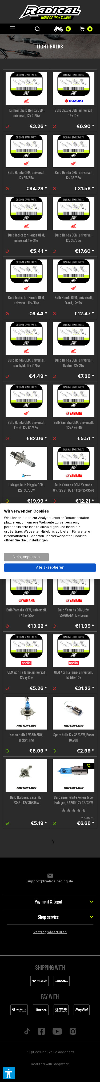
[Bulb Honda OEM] (26, 151)
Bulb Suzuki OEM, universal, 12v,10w (74, 113)
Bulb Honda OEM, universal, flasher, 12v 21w (73, 363)
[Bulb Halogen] (26, 775)
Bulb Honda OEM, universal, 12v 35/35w (26, 175)
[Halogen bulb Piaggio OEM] (26, 463)
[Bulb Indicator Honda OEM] (26, 213)
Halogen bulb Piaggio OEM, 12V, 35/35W (27, 487)
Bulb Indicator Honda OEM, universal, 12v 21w (26, 238)
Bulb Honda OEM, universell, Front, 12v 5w (74, 300)
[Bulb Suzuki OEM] (73, 88)
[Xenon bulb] (26, 713)
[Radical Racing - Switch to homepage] (50, 12)
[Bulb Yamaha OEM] (73, 401)
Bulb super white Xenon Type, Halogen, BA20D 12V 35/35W (73, 800)
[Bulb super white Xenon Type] (73, 775)
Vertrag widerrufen (50, 932)
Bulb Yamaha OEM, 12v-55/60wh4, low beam (73, 613)
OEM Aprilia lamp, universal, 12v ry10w (26, 675)
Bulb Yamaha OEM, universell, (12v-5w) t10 (74, 425)
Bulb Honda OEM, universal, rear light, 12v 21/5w (26, 363)
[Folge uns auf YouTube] (57, 1032)
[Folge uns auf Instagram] (73, 1032)
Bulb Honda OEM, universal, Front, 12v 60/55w (26, 425)
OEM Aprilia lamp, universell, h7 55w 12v (73, 675)
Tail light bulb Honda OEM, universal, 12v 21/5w (26, 113)
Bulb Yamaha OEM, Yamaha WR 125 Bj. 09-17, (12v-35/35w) (73, 487)
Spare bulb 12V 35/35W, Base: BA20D (73, 737)
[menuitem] (12, 29)
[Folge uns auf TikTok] (27, 1032)
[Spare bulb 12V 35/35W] (73, 713)
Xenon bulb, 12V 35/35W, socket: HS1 (26, 737)
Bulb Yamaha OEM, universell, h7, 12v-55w (26, 613)
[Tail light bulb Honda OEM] (26, 88)
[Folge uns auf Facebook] (41, 1032)
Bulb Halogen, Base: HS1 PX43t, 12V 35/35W (26, 800)
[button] (9, 1073)
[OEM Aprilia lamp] (26, 650)
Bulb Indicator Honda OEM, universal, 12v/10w (26, 300)
